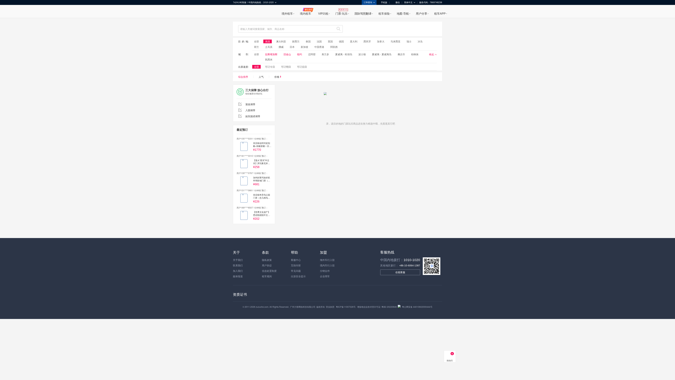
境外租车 (287, 13)
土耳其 (268, 47)
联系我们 (238, 265)
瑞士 (409, 41)
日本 (292, 47)
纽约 (299, 54)
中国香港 (319, 47)
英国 (330, 41)
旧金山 (287, 54)
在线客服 (400, 272)
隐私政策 (267, 260)
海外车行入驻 (327, 260)
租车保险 (384, 13)
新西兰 (296, 41)
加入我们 (238, 271)
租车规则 (267, 276)
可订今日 (270, 66)
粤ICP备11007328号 (346, 306)
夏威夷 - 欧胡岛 (343, 54)
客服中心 (296, 260)
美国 (267, 41)
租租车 (237, 12)
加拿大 (380, 41)
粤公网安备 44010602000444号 (417, 306)
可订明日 (286, 66)
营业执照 (330, 306)
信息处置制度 (269, 271)
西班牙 (367, 41)
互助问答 (296, 265)
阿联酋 (334, 47)
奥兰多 (325, 54)
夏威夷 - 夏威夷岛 (381, 54)
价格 (277, 76)
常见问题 (296, 271)
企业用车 (325, 276)
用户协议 (267, 265)
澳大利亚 (281, 41)
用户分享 (421, 13)
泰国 (308, 41)
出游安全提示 (298, 276)
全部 (256, 41)
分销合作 (325, 271)
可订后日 (302, 66)
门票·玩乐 (341, 13)
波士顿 (362, 54)
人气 (261, 76)
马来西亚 (395, 41)
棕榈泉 (415, 54)
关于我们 (238, 260)
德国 (341, 41)
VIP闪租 (323, 13)
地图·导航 (403, 13)
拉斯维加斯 (271, 54)
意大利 (353, 41)
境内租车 (305, 13)
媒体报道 (238, 276)
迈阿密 (312, 54)
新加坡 (304, 47)
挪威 (281, 47)
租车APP (440, 13)
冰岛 (420, 41)
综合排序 (243, 76)
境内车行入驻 (327, 265)
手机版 (384, 2)
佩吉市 (401, 54)
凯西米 (268, 59)
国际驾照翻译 (363, 13)
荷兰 (256, 47)
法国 (319, 41)
